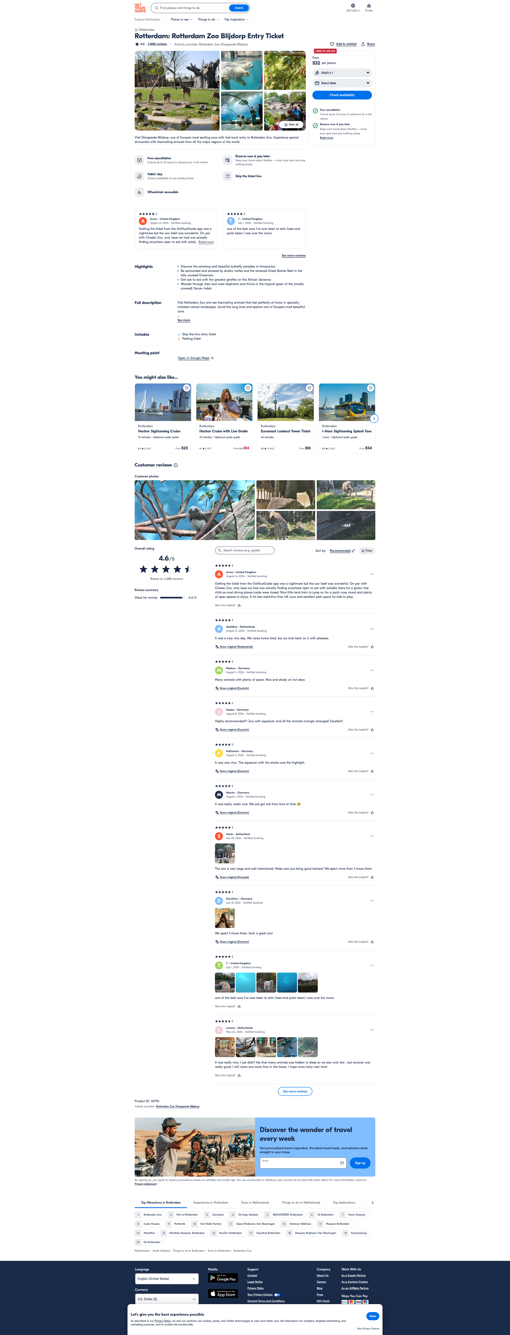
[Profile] (369, 5)
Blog (319, 1288)
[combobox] (190, 8)
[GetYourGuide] (140, 8)
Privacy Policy (255, 1288)
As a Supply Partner (353, 1275)
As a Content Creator (354, 1282)
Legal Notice (255, 1282)
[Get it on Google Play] (223, 1278)
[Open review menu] (371, 574)
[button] (151, 44)
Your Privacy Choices (260, 1294)
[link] (163, 418)
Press (320, 1294)
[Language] (353, 5)
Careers (321, 1282)
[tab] (161, 1202)
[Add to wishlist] (186, 388)
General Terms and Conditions (266, 1301)
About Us (323, 1275)
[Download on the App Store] (223, 1294)
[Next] (374, 418)
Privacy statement (146, 1184)
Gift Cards (323, 1301)
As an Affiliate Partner (355, 1288)
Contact (252, 1275)
